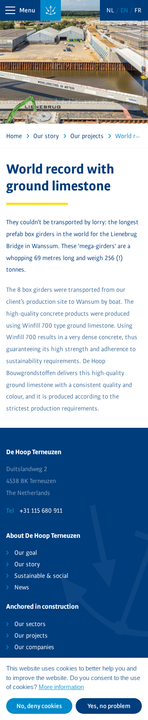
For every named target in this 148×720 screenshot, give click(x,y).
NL (111, 10)
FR (137, 10)
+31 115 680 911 (40, 510)
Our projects (31, 635)
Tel (10, 510)
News (21, 587)
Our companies (34, 647)
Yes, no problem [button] (109, 706)
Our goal (25, 552)
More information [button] (61, 686)
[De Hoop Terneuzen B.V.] (50, 10)
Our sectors (30, 624)
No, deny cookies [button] (39, 706)
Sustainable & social (41, 575)
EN (125, 10)
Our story (27, 564)
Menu (27, 10)
